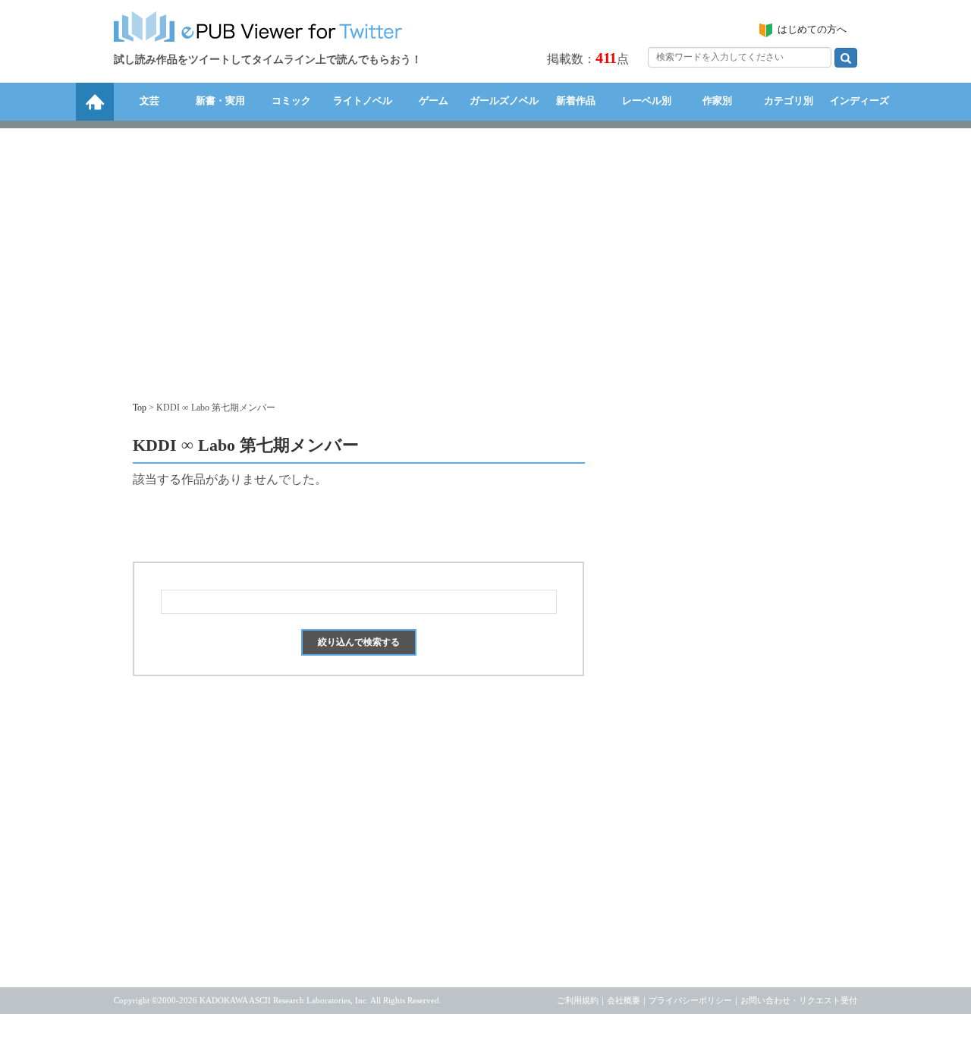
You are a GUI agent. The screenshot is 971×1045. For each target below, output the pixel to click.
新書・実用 (220, 100)
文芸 (149, 100)
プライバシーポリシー (690, 1000)
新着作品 (575, 100)
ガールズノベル (504, 100)
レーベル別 (646, 100)
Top (139, 407)
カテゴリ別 (788, 100)
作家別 (717, 100)
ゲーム (433, 100)
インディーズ (859, 100)
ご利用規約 (578, 1000)
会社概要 (623, 1000)
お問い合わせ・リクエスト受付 (798, 1000)
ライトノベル (362, 100)
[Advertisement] (485, 257)
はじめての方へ (812, 29)
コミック (291, 100)
